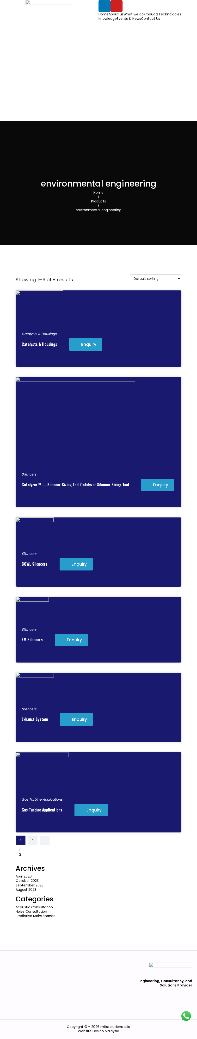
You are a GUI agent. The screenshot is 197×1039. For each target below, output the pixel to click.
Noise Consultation (31, 911)
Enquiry (88, 344)
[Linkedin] (104, 6)
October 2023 (27, 880)
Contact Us (150, 18)
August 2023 (26, 889)
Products (151, 14)
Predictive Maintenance (35, 916)
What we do (133, 14)
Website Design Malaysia (98, 1031)
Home (103, 14)
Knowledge (107, 18)
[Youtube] (117, 6)
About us (116, 14)
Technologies (170, 14)
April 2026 (24, 876)
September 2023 (29, 885)
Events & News (129, 18)
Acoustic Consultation (34, 907)
